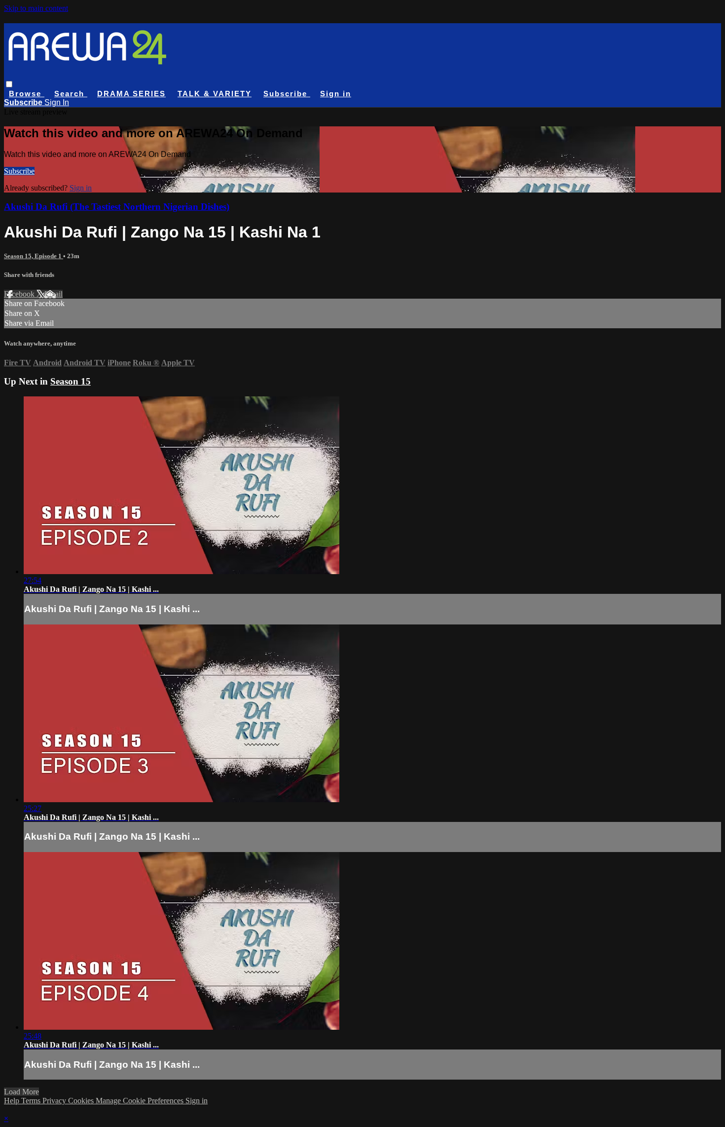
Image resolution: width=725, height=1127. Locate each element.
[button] (9, 84)
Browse (26, 93)
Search (70, 93)
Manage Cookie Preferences (140, 1100)
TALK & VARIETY (215, 93)
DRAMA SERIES (131, 93)
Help (12, 1100)
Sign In (56, 102)
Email (53, 294)
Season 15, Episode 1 (33, 256)
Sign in (335, 93)
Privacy (55, 1100)
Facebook (20, 294)
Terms (31, 1100)
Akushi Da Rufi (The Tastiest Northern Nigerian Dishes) (116, 206)
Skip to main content (36, 8)
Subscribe (19, 171)
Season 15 (70, 381)
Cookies (82, 1100)
